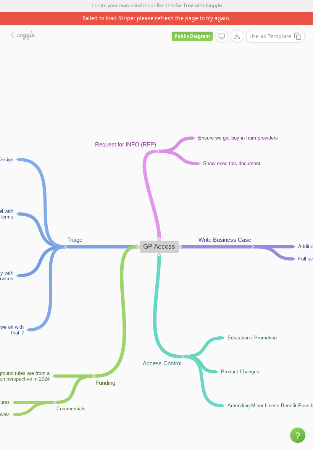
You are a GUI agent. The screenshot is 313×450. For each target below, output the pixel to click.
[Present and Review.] (222, 37)
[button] (297, 435)
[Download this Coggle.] (237, 36)
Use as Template (270, 36)
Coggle (213, 5)
